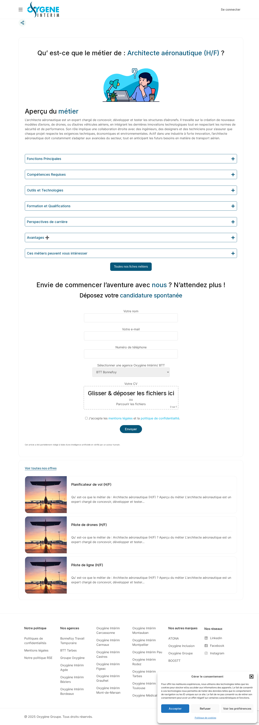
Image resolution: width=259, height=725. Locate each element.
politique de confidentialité (160, 418)
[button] (251, 676)
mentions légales (120, 418)
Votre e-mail (131, 329)
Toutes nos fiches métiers (131, 266)
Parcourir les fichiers (131, 404)
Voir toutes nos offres (41, 468)
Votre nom (130, 311)
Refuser (205, 708)
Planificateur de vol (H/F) (91, 484)
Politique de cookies (205, 717)
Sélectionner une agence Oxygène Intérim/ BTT (131, 365)
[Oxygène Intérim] (43, 9)
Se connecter (230, 9)
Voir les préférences (237, 708)
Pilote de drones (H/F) (89, 525)
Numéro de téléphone (131, 347)
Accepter (175, 708)
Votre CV (132, 395)
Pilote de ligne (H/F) (87, 565)
